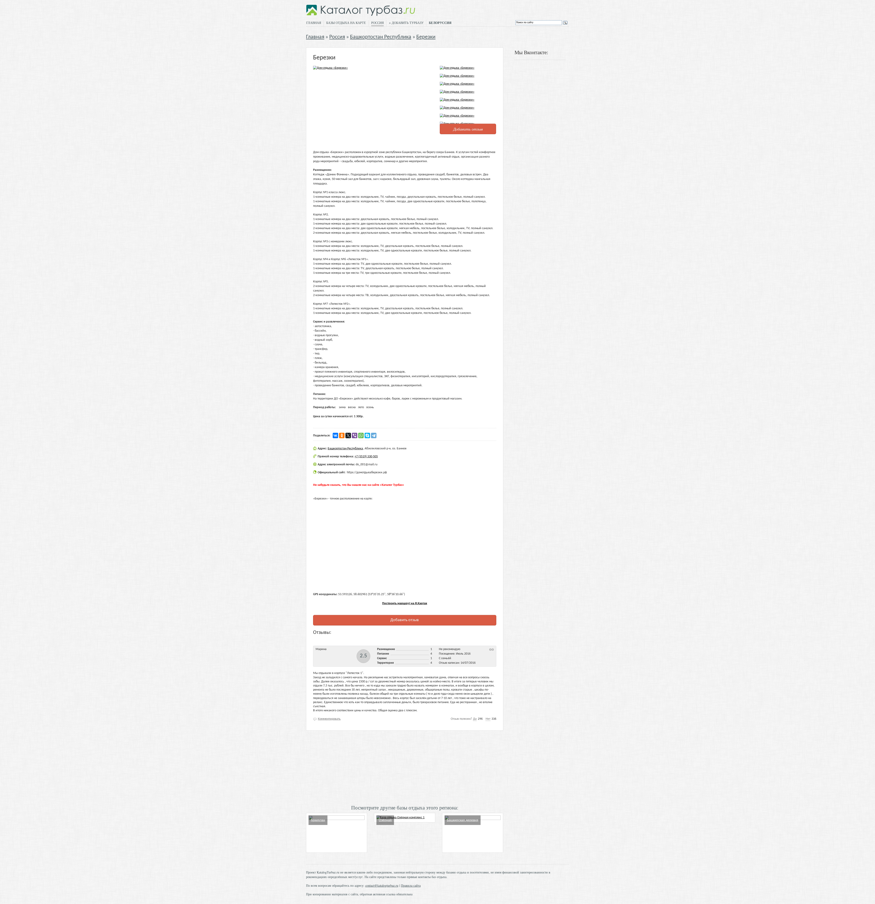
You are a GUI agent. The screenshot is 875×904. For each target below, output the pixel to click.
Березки (425, 37)
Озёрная (385, 820)
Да (475, 719)
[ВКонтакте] (335, 435)
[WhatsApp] (361, 435)
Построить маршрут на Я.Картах (404, 603)
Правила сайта (411, 885)
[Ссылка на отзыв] (491, 649)
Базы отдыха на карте (346, 22)
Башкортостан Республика (380, 37)
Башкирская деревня (462, 820)
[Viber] (354, 435)
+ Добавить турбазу (406, 22)
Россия (377, 22)
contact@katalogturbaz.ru (381, 885)
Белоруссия (440, 22)
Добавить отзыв (468, 129)
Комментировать (329, 719)
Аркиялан (318, 820)
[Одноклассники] (342, 435)
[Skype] (367, 435)
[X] (348, 435)
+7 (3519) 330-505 (366, 456)
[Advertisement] (404, 767)
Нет (488, 719)
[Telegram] (373, 435)
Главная (313, 22)
